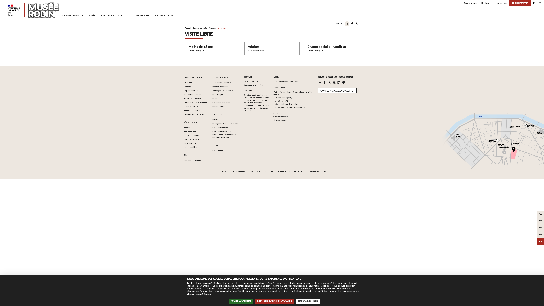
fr (539, 3)
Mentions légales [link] (238, 171)
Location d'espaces (220, 87)
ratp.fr (275, 114)
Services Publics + (191, 147)
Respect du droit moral (221, 103)
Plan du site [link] (255, 171)
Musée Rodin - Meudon (193, 95)
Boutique (485, 3)
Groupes (212, 28)
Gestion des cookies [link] (318, 171)
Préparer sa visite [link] (72, 15)
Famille (215, 120)
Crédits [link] (223, 171)
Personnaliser (308, 301)
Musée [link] (91, 15)
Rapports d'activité (191, 139)
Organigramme (190, 143)
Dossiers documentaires (194, 114)
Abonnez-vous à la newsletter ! (337, 91)
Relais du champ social (221, 131)
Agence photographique (221, 83)
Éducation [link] (125, 15)
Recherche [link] (142, 15)
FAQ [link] (302, 171)
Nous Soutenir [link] (163, 15)
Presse (215, 99)
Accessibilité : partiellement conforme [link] (280, 171)
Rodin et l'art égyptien (192, 110)
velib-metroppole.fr (280, 117)
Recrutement (217, 150)
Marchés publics (218, 107)
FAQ (186, 155)
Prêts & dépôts (218, 95)
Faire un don (501, 3)
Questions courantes (192, 160)
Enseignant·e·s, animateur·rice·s (225, 124)
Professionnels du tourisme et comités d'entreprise (224, 136)
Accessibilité (470, 3)
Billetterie (188, 83)
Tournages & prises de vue (222, 91)
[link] (320, 82)
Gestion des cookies (210, 291)
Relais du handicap (220, 127)
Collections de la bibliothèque (195, 103)
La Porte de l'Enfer (191, 107)
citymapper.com (279, 120)
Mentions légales (296, 286)
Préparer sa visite (200, 28)
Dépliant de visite (191, 91)
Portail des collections (193, 99)
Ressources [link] (107, 15)
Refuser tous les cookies (274, 301)
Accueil (188, 28)
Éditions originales (191, 135)
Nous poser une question (253, 85)
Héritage (187, 127)
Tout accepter (241, 301)
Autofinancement (191, 131)
